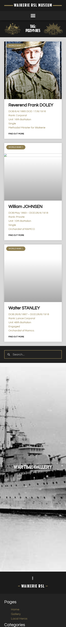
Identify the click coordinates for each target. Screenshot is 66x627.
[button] (33, 15)
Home (15, 609)
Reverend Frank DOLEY (30, 105)
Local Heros (19, 618)
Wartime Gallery (33, 467)
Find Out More (16, 134)
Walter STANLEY (24, 308)
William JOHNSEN (25, 206)
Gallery (16, 614)
